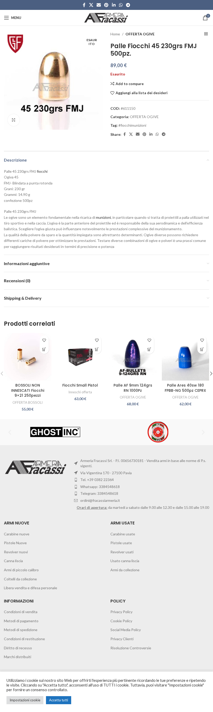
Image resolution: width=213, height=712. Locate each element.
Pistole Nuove (15, 543)
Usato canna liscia (124, 561)
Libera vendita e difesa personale (30, 588)
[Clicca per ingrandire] (13, 120)
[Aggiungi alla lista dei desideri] (44, 340)
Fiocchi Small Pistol (80, 385)
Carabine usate (122, 534)
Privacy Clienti (122, 639)
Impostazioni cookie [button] (25, 700)
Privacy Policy (121, 612)
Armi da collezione (124, 570)
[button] (44, 349)
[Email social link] (98, 5)
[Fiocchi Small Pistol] (80, 357)
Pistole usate (121, 543)
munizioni (103, 217)
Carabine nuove (16, 534)
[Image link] (36, 467)
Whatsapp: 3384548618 (100, 486)
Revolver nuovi (16, 552)
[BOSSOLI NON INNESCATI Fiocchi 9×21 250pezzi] (27, 357)
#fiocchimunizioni (132, 125)
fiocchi (42, 171)
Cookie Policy (121, 621)
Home (115, 34)
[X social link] (91, 5)
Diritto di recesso (18, 648)
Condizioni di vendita (20, 612)
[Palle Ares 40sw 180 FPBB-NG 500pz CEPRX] (185, 357)
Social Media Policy (125, 629)
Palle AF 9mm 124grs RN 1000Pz (133, 388)
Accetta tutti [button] (58, 700)
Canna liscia (13, 561)
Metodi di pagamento (21, 621)
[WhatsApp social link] (120, 5)
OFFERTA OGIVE (140, 34)
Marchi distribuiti (17, 657)
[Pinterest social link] (106, 5)
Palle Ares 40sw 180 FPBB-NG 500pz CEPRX (185, 388)
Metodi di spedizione (20, 629)
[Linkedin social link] (113, 5)
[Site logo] (106, 17)
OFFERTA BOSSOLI (27, 402)
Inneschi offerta (80, 392)
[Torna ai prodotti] (206, 34)
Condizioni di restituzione (24, 639)
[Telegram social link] (128, 5)
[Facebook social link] (84, 5)
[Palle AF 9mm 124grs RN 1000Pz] (133, 357)
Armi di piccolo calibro (21, 570)
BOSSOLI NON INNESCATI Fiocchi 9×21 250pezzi (27, 390)
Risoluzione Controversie (130, 648)
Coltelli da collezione (20, 579)
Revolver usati (122, 552)
